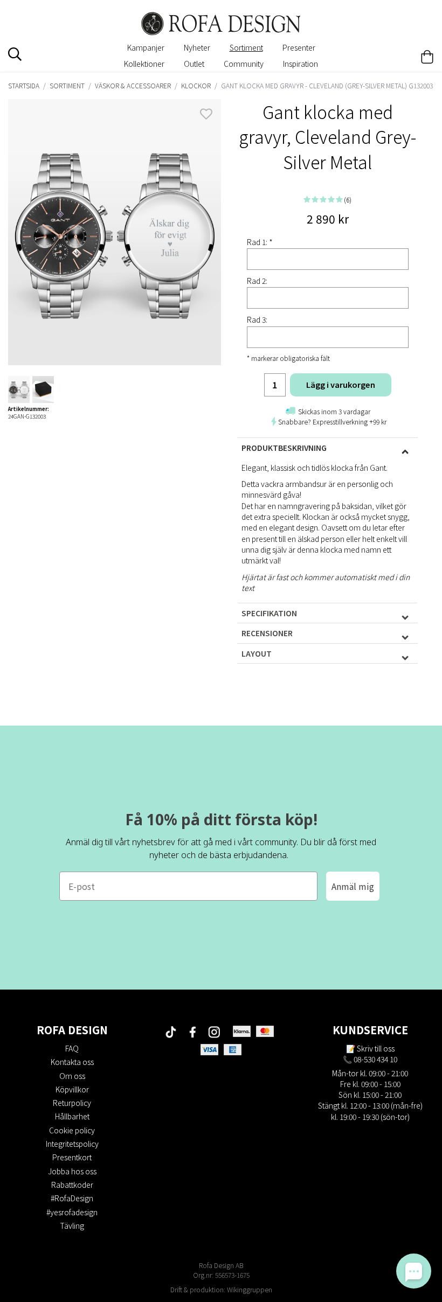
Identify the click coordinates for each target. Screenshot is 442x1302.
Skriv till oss (376, 1048)
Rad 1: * (260, 241)
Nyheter (197, 47)
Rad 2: (257, 280)
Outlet (194, 63)
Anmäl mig (353, 886)
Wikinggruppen (249, 1289)
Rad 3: (257, 319)
